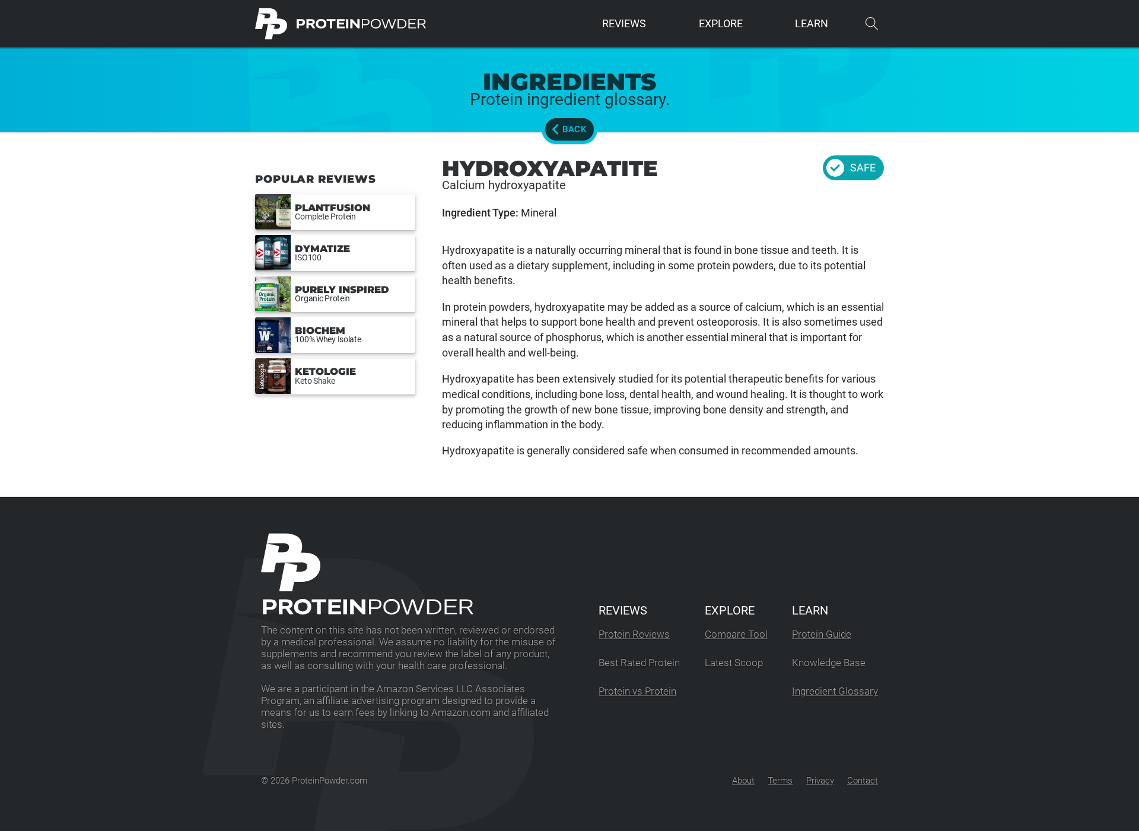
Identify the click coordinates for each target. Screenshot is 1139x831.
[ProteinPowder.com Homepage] (341, 23)
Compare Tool (736, 634)
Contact (862, 780)
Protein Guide (821, 634)
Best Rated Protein (639, 662)
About (743, 780)
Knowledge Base (829, 662)
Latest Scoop (734, 662)
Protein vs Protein (637, 691)
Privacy (820, 780)
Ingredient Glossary (835, 691)
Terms (780, 780)
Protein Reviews (634, 634)
